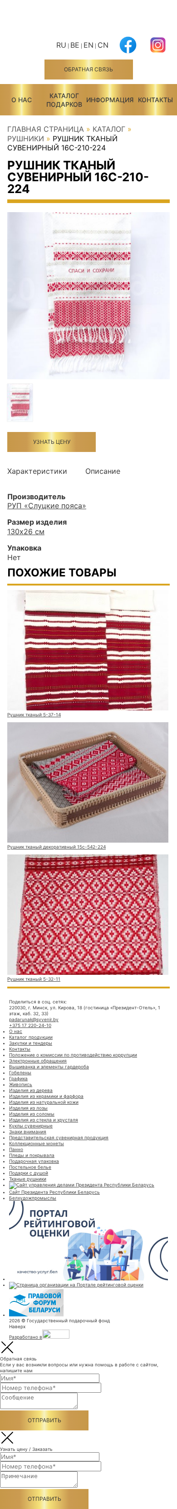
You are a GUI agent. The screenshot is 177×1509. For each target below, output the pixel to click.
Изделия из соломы (31, 1114)
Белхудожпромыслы (32, 1198)
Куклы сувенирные (31, 1125)
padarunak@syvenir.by (34, 1019)
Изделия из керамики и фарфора (46, 1096)
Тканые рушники (27, 1178)
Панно (16, 1149)
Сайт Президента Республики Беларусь (54, 1192)
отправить (44, 1420)
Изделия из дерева (31, 1090)
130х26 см (25, 531)
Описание (102, 471)
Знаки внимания (27, 1131)
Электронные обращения (38, 1060)
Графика (18, 1078)
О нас (21, 100)
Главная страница (45, 129)
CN (103, 45)
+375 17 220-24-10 (30, 1025)
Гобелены (20, 1072)
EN (88, 45)
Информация (109, 100)
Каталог (109, 129)
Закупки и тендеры (30, 1043)
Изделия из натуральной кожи (44, 1102)
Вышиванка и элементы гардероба (49, 1066)
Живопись (20, 1084)
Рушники (25, 138)
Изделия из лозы (28, 1108)
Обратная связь (88, 69)
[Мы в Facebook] (128, 51)
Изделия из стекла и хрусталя (43, 1119)
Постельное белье (30, 1167)
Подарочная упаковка (34, 1161)
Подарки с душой (28, 1173)
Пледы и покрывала (31, 1155)
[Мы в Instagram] (158, 51)
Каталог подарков (64, 100)
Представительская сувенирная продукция (58, 1137)
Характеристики (37, 471)
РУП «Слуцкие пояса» (46, 505)
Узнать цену (51, 441)
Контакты (155, 100)
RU (61, 45)
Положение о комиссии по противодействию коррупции (73, 1054)
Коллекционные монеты (36, 1143)
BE (74, 45)
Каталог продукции (31, 1037)
